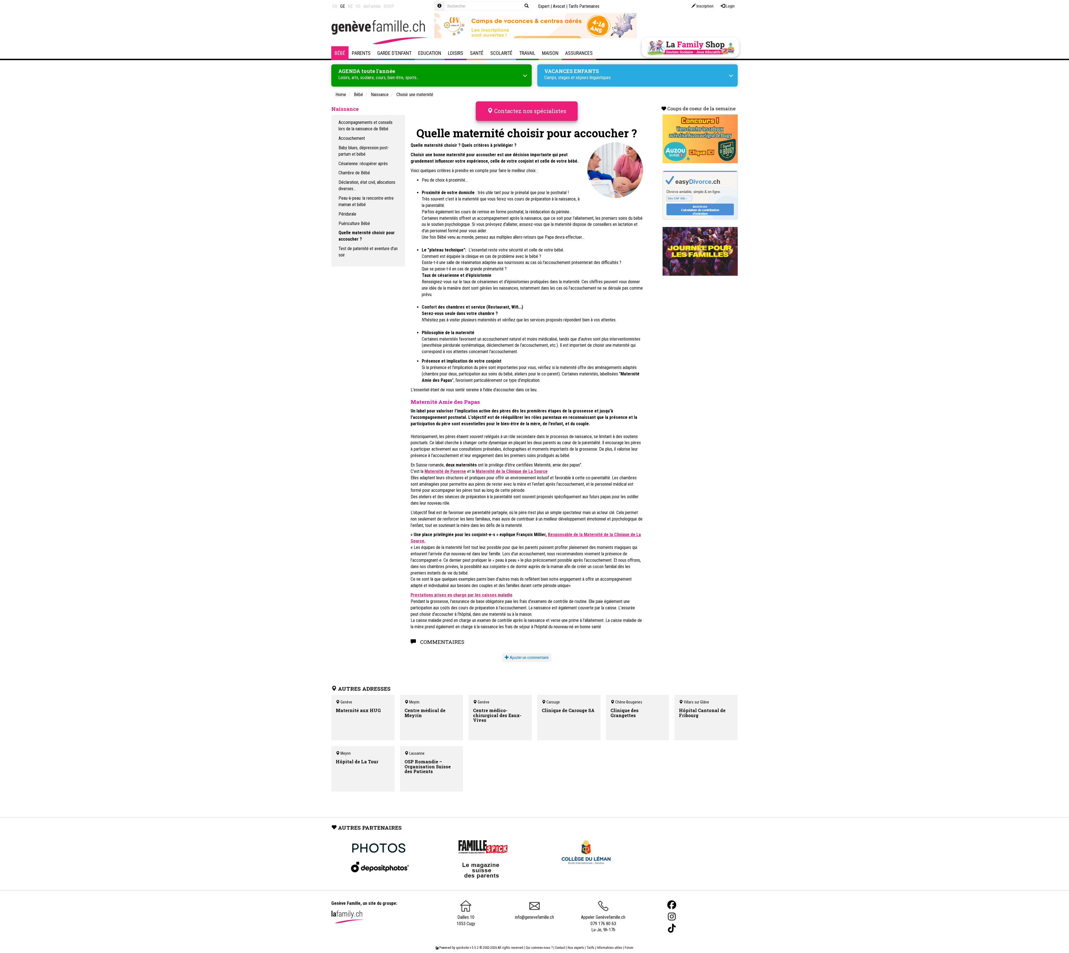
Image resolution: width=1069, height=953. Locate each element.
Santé (477, 53)
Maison (550, 53)
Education (429, 53)
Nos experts (576, 948)
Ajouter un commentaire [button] (529, 657)
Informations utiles (609, 948)
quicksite (462, 948)
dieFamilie (372, 6)
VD (334, 6)
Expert (544, 6)
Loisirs (455, 53)
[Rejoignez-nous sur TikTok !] (672, 928)
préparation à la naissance (553, 199)
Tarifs (590, 948)
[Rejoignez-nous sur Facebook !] (671, 905)
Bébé (340, 53)
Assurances (579, 53)
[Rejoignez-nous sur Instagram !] (672, 916)
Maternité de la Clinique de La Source (512, 471)
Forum (629, 948)
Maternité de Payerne (445, 471)
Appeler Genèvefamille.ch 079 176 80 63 (603, 920)
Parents (361, 53)
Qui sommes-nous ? (539, 948)
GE (342, 6)
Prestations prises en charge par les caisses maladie (462, 595)
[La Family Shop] (690, 47)
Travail (527, 53)
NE (350, 6)
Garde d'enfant (394, 53)
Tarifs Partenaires (583, 6)
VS (358, 6)
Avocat (559, 6)
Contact (560, 948)
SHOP (389, 6)
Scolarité (501, 53)
